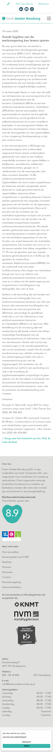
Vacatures (7, 572)
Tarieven (6, 567)
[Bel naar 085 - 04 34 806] (8, 4)
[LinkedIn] (21, 9)
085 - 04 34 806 (10, 675)
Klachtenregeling (11, 582)
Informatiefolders (11, 587)
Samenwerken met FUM (15, 557)
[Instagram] (32, 9)
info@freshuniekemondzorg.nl (18, 684)
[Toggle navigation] (49, 18)
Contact (6, 577)
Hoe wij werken (10, 552)
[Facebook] (26, 9)
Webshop (43, 4)
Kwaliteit (7, 562)
